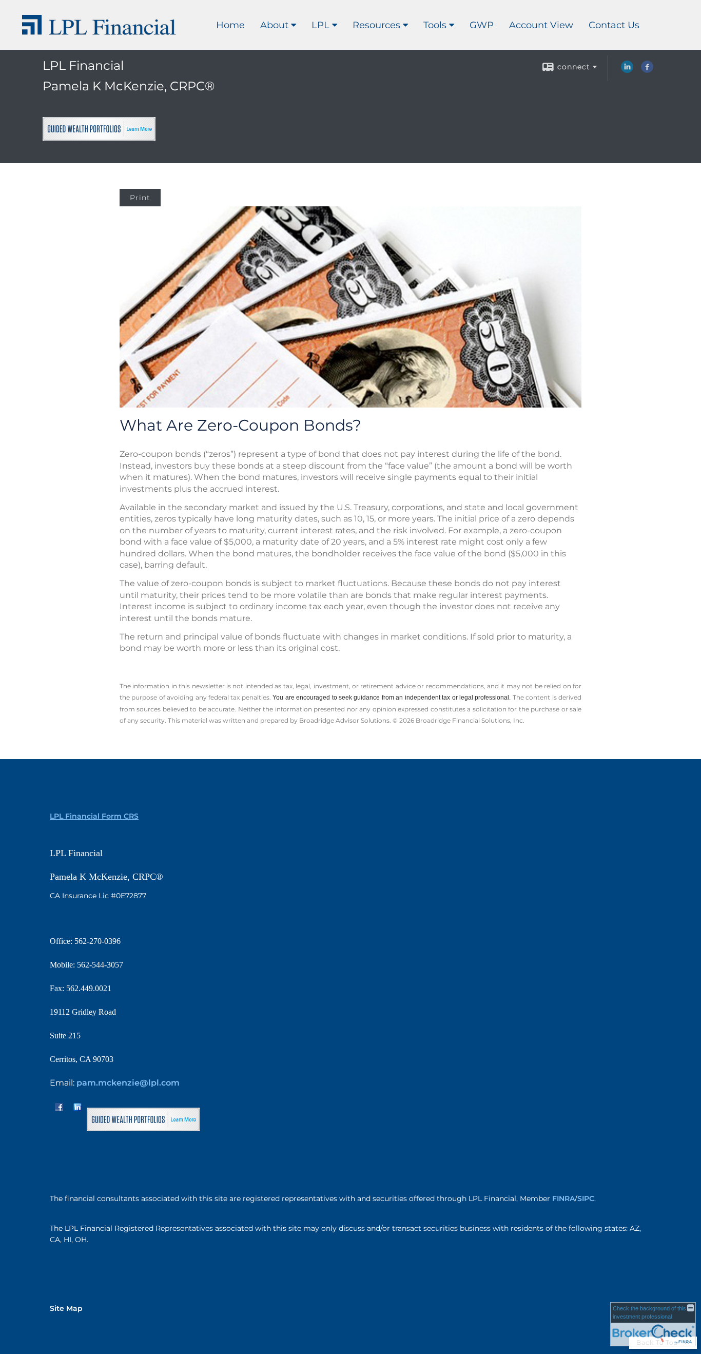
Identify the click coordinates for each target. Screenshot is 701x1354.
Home (230, 25)
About (274, 25)
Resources (376, 25)
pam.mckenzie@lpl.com (128, 1083)
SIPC (585, 1198)
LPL (320, 25)
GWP (482, 25)
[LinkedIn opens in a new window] (627, 70)
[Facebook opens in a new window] (647, 70)
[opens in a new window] (99, 136)
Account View (541, 25)
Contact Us (614, 25)
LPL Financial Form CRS (94, 816)
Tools (434, 25)
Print (140, 197)
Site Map (66, 1308)
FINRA (563, 1198)
